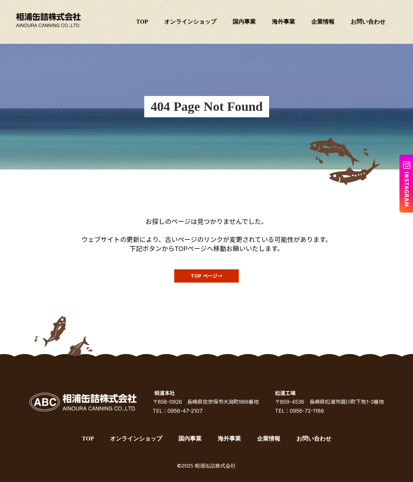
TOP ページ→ (206, 276)
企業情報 (323, 21)
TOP (142, 21)
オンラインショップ (190, 21)
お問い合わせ (368, 21)
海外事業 (283, 21)
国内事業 (244, 21)
